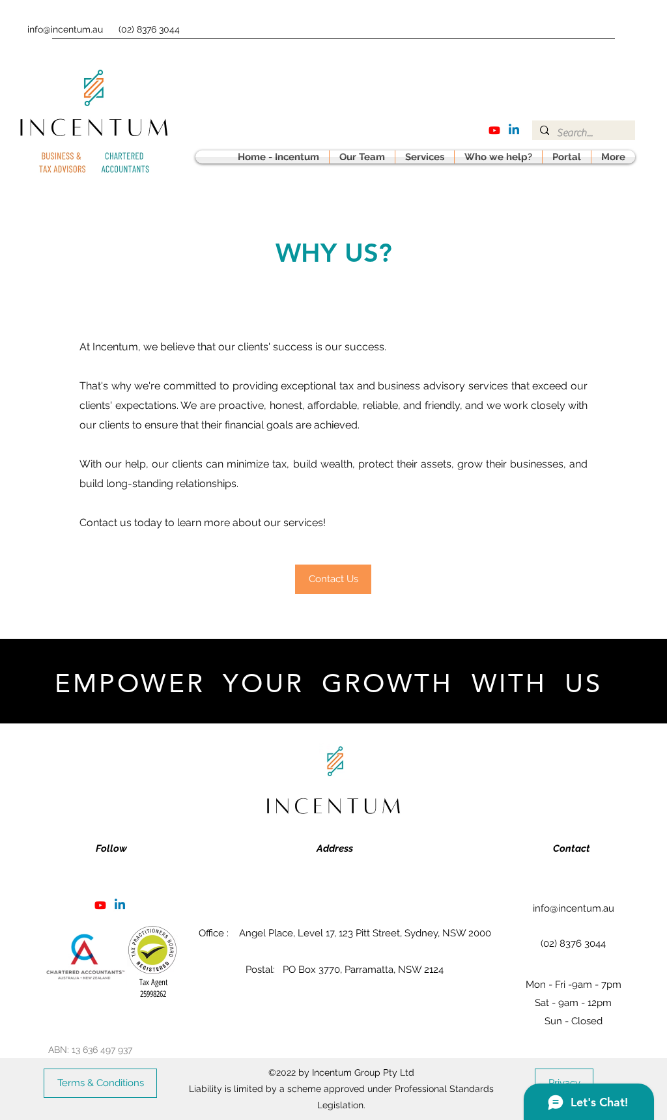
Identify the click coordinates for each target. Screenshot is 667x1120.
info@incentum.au (65, 29)
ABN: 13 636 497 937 (90, 1049)
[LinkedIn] (513, 130)
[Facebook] (494, 130)
